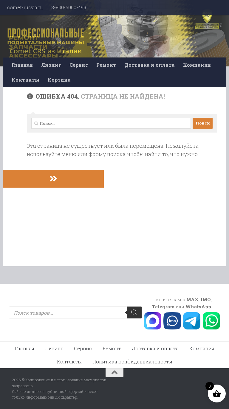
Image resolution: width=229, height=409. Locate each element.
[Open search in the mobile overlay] (75, 312)
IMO (206, 299)
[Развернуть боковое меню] (53, 179)
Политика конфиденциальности (132, 361)
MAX (192, 299)
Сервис (78, 65)
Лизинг (51, 65)
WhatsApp (198, 307)
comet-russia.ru (25, 7)
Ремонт (106, 65)
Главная (22, 65)
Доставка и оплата (150, 65)
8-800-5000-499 (68, 7)
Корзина (59, 80)
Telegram (163, 307)
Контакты (25, 80)
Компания (197, 65)
